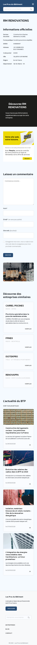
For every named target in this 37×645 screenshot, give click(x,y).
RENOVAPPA (12, 374)
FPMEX (9, 338)
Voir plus (28, 329)
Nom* (5, 208)
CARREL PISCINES (15, 305)
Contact (9, 633)
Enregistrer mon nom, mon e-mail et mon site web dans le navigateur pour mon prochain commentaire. (19, 244)
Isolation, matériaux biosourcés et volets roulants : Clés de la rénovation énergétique (18, 512)
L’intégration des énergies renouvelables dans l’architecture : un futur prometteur (16, 556)
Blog (7, 629)
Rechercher (31, 9)
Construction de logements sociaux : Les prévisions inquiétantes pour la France (17, 430)
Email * (12, 219)
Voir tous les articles (11, 406)
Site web (10, 230)
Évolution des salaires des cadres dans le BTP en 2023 (17, 470)
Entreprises (10, 625)
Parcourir (11, 608)
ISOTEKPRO (12, 356)
